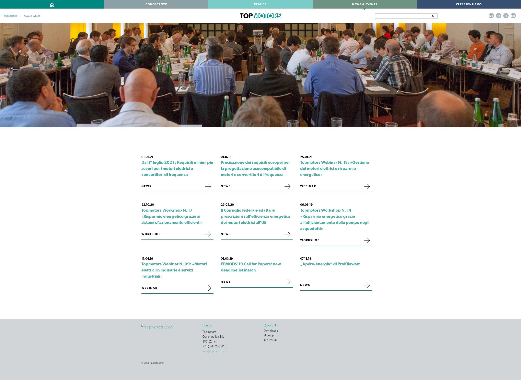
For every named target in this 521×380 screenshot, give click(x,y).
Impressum (271, 340)
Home (52, 4)
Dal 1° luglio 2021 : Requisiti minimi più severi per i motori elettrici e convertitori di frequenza (177, 168)
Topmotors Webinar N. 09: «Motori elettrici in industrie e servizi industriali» (174, 270)
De (491, 15)
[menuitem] (52, 4)
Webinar (308, 186)
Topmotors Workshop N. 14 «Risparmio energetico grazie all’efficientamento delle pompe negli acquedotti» (334, 219)
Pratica (260, 4)
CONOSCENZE (156, 4)
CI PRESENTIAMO (469, 4)
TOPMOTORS (11, 16)
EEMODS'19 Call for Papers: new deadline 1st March (251, 266)
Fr (498, 15)
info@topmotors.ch (214, 351)
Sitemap (269, 335)
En (513, 15)
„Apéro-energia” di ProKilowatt (330, 263)
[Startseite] (157, 326)
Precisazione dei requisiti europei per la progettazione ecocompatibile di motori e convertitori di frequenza (255, 168)
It (506, 15)
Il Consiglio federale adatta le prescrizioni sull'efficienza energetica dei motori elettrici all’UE (255, 216)
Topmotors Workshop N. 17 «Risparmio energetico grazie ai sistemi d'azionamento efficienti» (172, 216)
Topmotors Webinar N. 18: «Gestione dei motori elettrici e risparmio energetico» (334, 168)
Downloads (271, 331)
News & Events (364, 4)
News (146, 186)
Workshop (151, 234)
